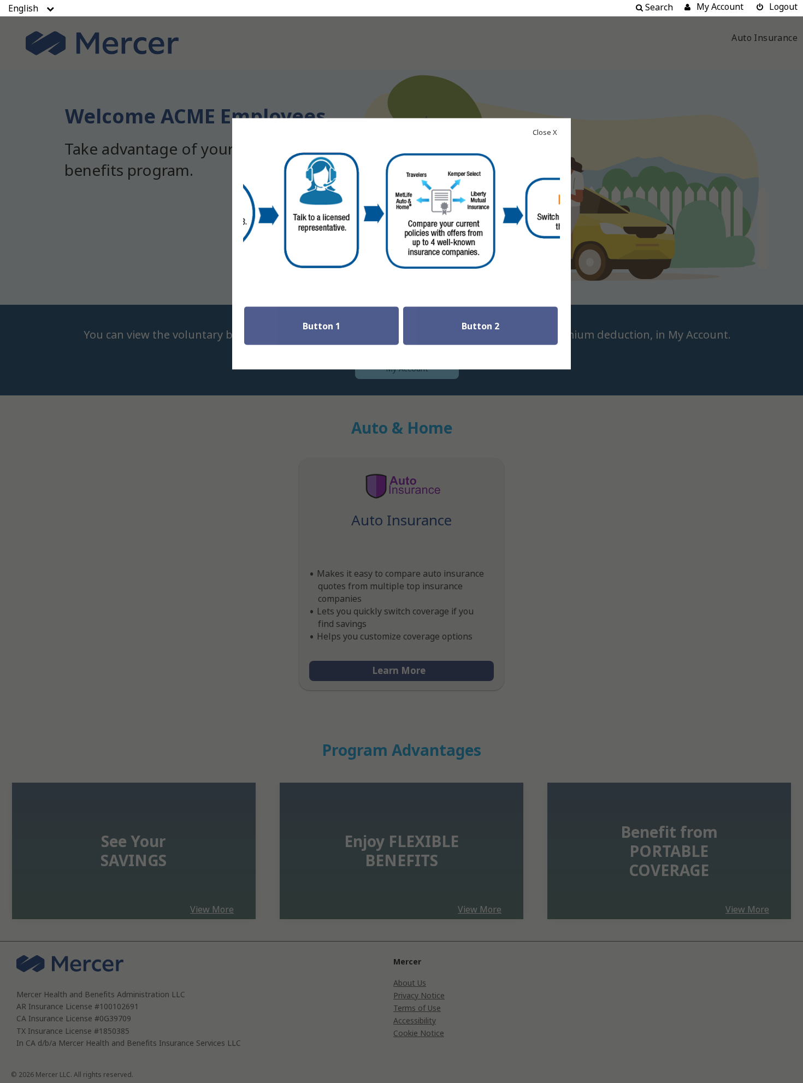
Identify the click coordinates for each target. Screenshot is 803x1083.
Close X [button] (545, 133)
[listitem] (23, 8)
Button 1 (321, 327)
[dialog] (401, 541)
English (23, 8)
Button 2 (480, 327)
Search (658, 7)
